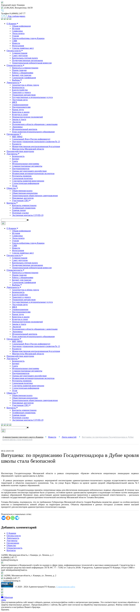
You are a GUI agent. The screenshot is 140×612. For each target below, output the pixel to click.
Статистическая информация (25, 183)
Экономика (17, 127)
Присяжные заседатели (23, 198)
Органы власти (14, 50)
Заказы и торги (19, 119)
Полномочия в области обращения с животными (35, 124)
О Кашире (12, 23)
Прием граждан (19, 70)
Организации (13, 134)
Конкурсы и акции (21, 112)
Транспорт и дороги (21, 92)
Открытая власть (15, 65)
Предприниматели (20, 168)
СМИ (14, 41)
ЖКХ (14, 102)
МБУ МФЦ (17, 136)
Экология (16, 122)
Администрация (19, 53)
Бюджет (15, 159)
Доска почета (18, 33)
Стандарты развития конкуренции (28, 181)
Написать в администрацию (25, 68)
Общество (12, 188)
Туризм (15, 36)
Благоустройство (20, 90)
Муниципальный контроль (24, 129)
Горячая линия (19, 210)
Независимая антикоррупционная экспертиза (33, 173)
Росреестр (16, 144)
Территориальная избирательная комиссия (32, 63)
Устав (14, 186)
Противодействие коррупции (20, 151)
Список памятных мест (23, 48)
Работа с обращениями (22, 73)
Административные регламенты (27, 166)
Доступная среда (20, 100)
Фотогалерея (18, 46)
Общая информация (21, 26)
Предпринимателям (21, 107)
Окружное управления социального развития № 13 (36, 141)
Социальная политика (22, 178)
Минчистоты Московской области (28, 149)
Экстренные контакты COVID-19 (27, 215)
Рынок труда (18, 109)
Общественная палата (22, 190)
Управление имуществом (24, 95)
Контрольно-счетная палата (25, 58)
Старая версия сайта (65, 587)
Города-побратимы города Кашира (28, 38)
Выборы (16, 80)
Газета (15, 161)
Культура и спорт (20, 114)
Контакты (11, 203)
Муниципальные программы (25, 163)
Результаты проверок (22, 176)
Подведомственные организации (27, 60)
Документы (12, 154)
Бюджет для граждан (21, 75)
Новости (16, 43)
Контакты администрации (24, 205)
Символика (17, 31)
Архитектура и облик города (25, 85)
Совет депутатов (20, 55)
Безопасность (18, 87)
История (16, 28)
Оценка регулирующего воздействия (29, 171)
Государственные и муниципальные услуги (32, 97)
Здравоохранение (20, 104)
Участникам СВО (20, 200)
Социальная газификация (24, 77)
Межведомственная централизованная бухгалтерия (36, 146)
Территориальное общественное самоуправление (35, 195)
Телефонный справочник (24, 208)
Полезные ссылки (20, 213)
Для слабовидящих (16, 16)
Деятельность (13, 82)
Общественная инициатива (25, 193)
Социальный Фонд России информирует (31, 139)
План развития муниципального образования (33, 132)
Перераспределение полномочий (27, 117)
